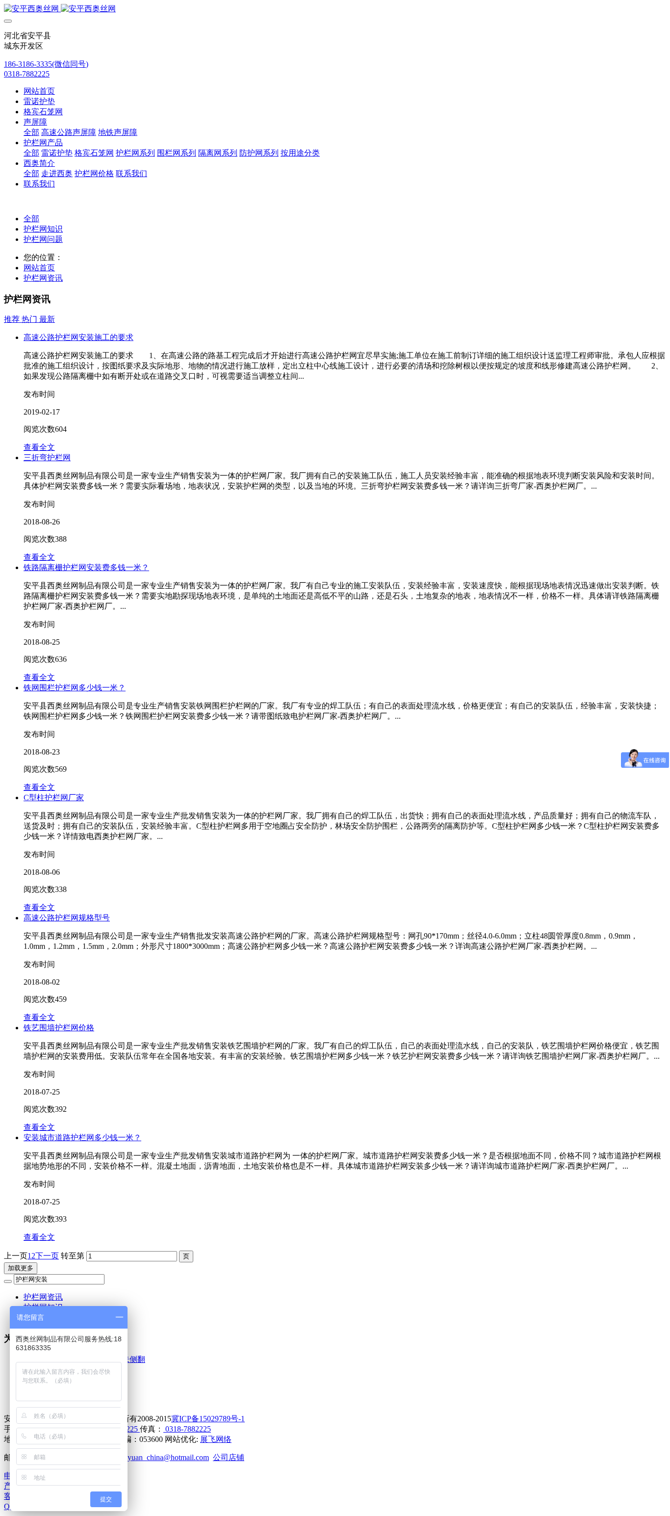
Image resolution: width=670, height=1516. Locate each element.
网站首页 (39, 91)
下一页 (47, 1256)
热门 (30, 319)
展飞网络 (216, 1439)
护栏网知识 (43, 229)
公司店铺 (228, 1457)
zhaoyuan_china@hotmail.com (161, 1457)
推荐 (13, 319)
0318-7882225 (27, 74)
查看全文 (39, 447)
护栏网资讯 (43, 278)
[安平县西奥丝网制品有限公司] (335, 9)
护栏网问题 (43, 239)
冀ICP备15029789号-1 (208, 1418)
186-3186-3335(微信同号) (46, 64)
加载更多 (20, 1268)
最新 (47, 319)
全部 (31, 132)
